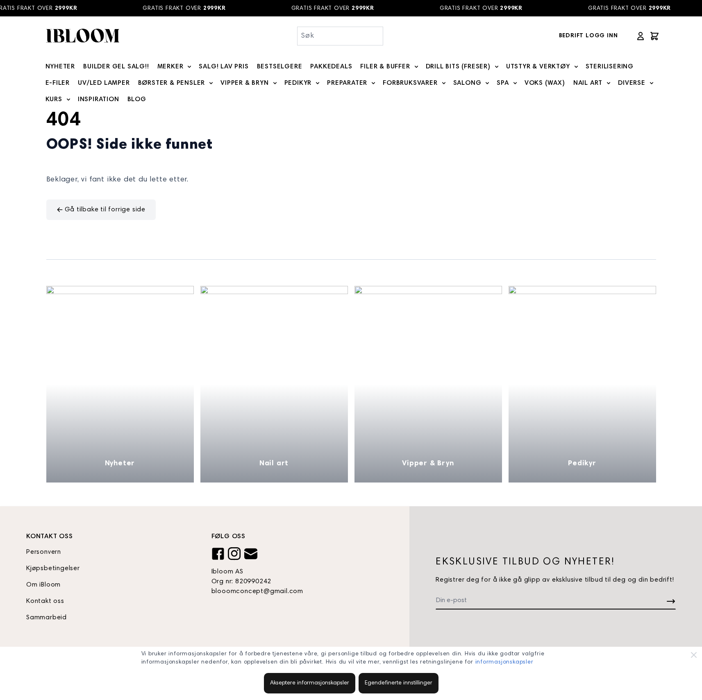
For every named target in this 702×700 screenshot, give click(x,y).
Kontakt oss (45, 601)
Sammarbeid (46, 617)
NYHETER (60, 66)
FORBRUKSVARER (410, 83)
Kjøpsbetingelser (53, 568)
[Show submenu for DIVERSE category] (651, 83)
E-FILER (57, 83)
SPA (503, 83)
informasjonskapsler (504, 662)
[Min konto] (640, 36)
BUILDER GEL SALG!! (116, 66)
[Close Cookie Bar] (694, 655)
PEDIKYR (298, 83)
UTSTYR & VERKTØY (538, 66)
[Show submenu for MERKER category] (189, 66)
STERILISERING (610, 66)
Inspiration (98, 99)
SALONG (467, 83)
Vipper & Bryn (428, 463)
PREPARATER (347, 83)
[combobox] (340, 36)
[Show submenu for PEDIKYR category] (317, 83)
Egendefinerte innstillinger (398, 683)
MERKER (170, 66)
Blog (136, 99)
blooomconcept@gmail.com (257, 591)
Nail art (274, 463)
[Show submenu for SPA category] (515, 83)
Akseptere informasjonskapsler (309, 683)
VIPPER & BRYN (244, 83)
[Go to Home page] (82, 36)
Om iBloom (43, 585)
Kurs (53, 99)
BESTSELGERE (279, 66)
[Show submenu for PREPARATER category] (373, 83)
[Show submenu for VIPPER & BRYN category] (275, 83)
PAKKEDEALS (331, 66)
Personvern (43, 552)
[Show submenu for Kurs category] (68, 99)
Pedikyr (582, 463)
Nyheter (120, 463)
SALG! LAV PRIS (223, 66)
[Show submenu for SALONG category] (487, 83)
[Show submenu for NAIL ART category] (608, 83)
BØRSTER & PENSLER (171, 83)
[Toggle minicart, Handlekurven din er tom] (654, 36)
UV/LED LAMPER (103, 83)
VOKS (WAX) (545, 83)
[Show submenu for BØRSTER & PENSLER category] (211, 83)
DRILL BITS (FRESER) (458, 66)
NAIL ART (587, 83)
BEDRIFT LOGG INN (588, 36)
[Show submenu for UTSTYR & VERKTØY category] (576, 66)
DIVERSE (631, 83)
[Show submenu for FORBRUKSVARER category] (444, 83)
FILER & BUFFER (385, 66)
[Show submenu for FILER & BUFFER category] (416, 66)
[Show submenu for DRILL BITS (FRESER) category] (496, 66)
